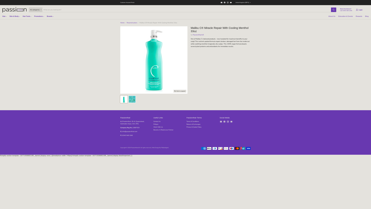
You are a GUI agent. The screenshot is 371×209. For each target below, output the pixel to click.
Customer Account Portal (127, 2)
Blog (367, 16)
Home (122, 23)
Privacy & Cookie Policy (193, 127)
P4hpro (155, 124)
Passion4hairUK (198, 35)
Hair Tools (27, 16)
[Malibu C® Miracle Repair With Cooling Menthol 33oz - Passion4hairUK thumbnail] (124, 99)
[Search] (333, 10)
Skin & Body (14, 16)
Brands (50, 16)
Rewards (359, 16)
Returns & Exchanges (193, 124)
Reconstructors (132, 23)
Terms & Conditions (192, 121)
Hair (4, 16)
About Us (331, 16)
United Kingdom (242, 2)
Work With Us (158, 127)
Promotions (38, 16)
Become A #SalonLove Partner (163, 130)
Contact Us (156, 121)
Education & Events (345, 16)
